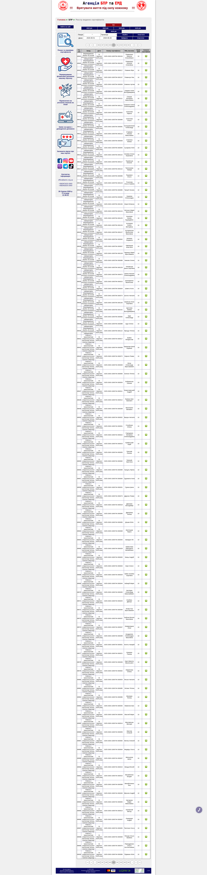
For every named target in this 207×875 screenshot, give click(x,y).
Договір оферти (67, 869)
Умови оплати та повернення (67, 871)
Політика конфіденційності (66, 870)
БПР (71, 20)
